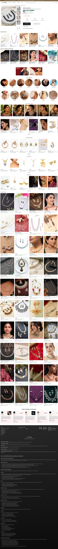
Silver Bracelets (7, 442)
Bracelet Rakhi (24, 451)
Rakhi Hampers (44, 451)
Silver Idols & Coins (29, 442)
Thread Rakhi (52, 451)
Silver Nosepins (24, 442)
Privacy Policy (2, 429)
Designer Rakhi (17, 451)
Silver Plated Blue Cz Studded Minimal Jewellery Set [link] (19, 5)
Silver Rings (10, 442)
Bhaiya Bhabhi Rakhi (36, 451)
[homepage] (4, 2)
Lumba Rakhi (40, 451)
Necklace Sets (10, 5)
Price (21, 2)
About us (2, 427)
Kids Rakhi (32, 451)
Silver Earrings (2, 442)
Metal (18, 2)
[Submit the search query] (26, 2)
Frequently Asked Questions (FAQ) (5, 428)
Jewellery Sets (6, 5)
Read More (14, 420)
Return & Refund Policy (3, 430)
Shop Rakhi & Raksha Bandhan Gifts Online (6, 451)
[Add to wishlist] (13, 211)
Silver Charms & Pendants (15, 442)
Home (3, 5)
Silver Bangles (20, 442)
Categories (14, 2)
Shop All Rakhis (13, 451)
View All (56, 31)
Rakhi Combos (48, 451)
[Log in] (54, 2)
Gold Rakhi (20, 451)
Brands (9, 2)
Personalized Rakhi (28, 451)
